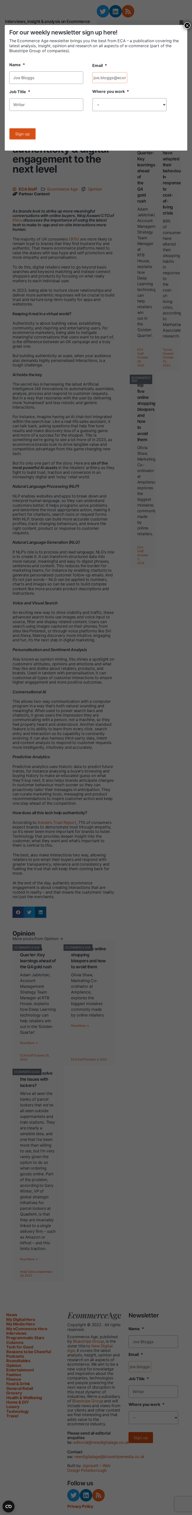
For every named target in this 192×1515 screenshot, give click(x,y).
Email (99, 65)
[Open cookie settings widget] (8, 1507)
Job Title (19, 91)
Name (17, 64)
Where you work (110, 91)
